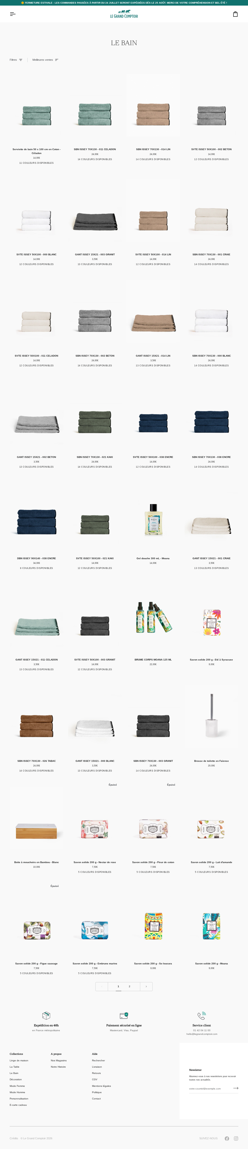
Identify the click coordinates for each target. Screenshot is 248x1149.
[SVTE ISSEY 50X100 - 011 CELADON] (36, 311)
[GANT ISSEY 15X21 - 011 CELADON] (36, 615)
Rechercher (98, 1060)
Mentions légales (101, 1086)
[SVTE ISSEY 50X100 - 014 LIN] (153, 210)
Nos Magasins (59, 1060)
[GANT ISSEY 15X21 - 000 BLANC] (95, 716)
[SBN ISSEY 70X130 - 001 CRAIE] (211, 210)
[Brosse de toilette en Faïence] (211, 716)
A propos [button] (56, 1054)
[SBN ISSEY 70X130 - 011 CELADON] (95, 105)
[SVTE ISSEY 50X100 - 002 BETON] (211, 105)
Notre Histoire (58, 1066)
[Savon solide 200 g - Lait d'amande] (211, 818)
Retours (96, 1073)
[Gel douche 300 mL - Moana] (153, 514)
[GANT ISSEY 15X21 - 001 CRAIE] (211, 514)
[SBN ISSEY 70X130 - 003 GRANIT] (153, 716)
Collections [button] (16, 1054)
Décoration (16, 1079)
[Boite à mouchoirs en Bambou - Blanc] (36, 818)
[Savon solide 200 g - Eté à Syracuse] (211, 615)
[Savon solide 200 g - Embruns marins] (95, 919)
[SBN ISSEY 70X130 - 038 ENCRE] (211, 412)
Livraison (97, 1066)
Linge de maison (19, 1060)
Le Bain (14, 1073)
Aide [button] (94, 1054)
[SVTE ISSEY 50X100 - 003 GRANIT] (95, 615)
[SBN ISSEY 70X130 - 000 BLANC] (211, 311)
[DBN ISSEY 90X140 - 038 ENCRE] (36, 514)
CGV (94, 1079)
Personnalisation (19, 1098)
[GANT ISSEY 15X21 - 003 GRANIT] (95, 210)
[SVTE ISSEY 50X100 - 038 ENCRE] (153, 412)
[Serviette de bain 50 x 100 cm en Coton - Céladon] (36, 105)
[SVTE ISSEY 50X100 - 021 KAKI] (95, 514)
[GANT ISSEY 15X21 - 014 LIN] (153, 311)
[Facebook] (227, 1138)
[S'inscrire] (234, 1088)
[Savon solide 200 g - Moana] (211, 919)
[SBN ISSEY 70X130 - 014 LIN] (153, 105)
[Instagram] (236, 1138)
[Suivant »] (146, 986)
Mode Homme (17, 1092)
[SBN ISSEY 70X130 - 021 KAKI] (95, 412)
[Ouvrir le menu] (17, 14)
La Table (14, 1066)
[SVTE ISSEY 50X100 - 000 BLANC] (36, 210)
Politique (97, 1092)
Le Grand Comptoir (34, 1138)
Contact (96, 1098)
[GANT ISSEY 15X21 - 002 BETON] (36, 412)
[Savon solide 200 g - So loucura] (153, 919)
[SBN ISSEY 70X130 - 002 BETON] (95, 311)
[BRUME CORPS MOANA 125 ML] (153, 615)
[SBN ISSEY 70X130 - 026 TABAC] (36, 716)
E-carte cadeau (18, 1105)
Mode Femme (17, 1086)
